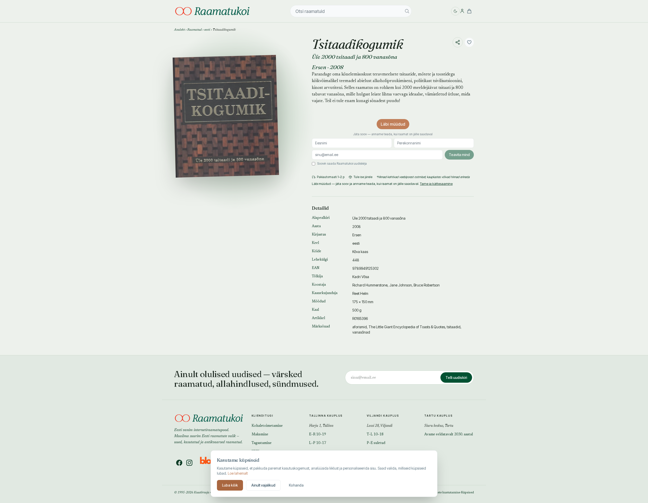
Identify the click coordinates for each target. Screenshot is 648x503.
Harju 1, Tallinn (321, 426)
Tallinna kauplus (326, 415)
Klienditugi (262, 415)
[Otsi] (407, 11)
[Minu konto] (462, 11)
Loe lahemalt (238, 473)
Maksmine (260, 434)
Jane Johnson (400, 285)
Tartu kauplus (438, 415)
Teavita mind (459, 154)
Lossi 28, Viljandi (379, 426)
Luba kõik (230, 485)
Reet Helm (360, 293)
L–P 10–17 (317, 443)
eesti (207, 29)
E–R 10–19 (317, 434)
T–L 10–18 (375, 434)
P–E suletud (376, 443)
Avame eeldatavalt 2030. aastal (448, 434)
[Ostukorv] (469, 11)
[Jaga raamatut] (458, 42)
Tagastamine (262, 443)
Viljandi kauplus (383, 415)
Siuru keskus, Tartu (438, 426)
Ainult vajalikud (263, 485)
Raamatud (194, 29)
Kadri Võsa (360, 277)
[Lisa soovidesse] (469, 42)
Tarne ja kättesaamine (436, 184)
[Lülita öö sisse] (455, 11)
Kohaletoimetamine (267, 426)
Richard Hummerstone (370, 285)
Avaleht (179, 29)
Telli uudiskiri (456, 377)
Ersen (319, 67)
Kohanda (296, 485)
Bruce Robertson (427, 285)
